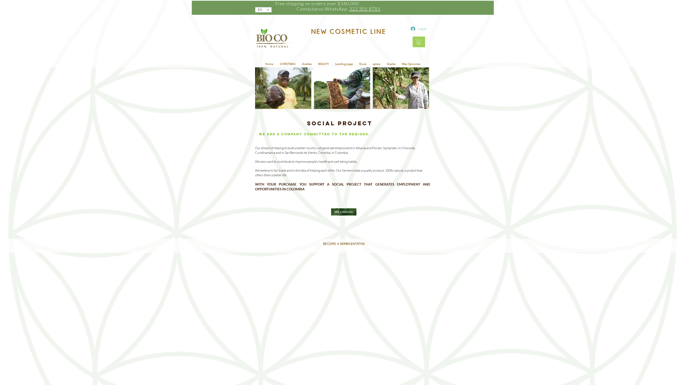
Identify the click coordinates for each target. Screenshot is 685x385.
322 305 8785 (364, 9)
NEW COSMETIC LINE (348, 31)
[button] (419, 42)
